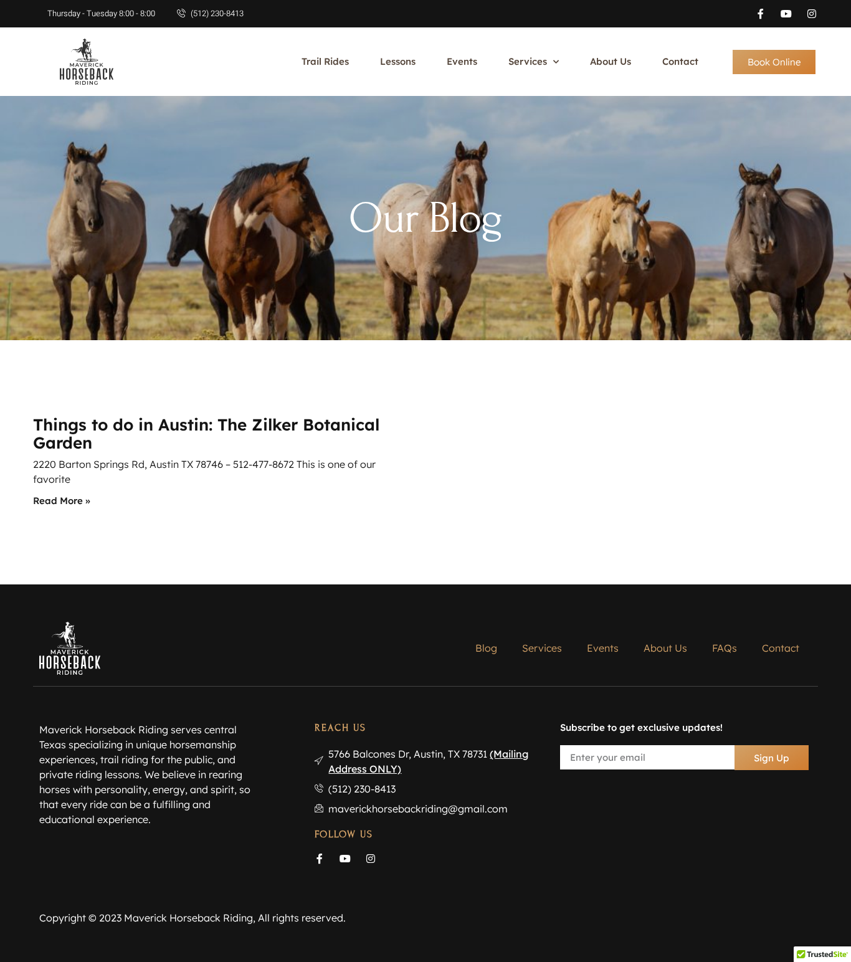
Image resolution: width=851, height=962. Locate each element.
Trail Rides (325, 61)
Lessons (398, 61)
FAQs (724, 648)
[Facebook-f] (761, 14)
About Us (610, 61)
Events (462, 61)
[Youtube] (786, 14)
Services (527, 61)
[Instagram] (812, 14)
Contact (680, 61)
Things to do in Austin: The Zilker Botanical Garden (206, 433)
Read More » (61, 501)
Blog (486, 648)
